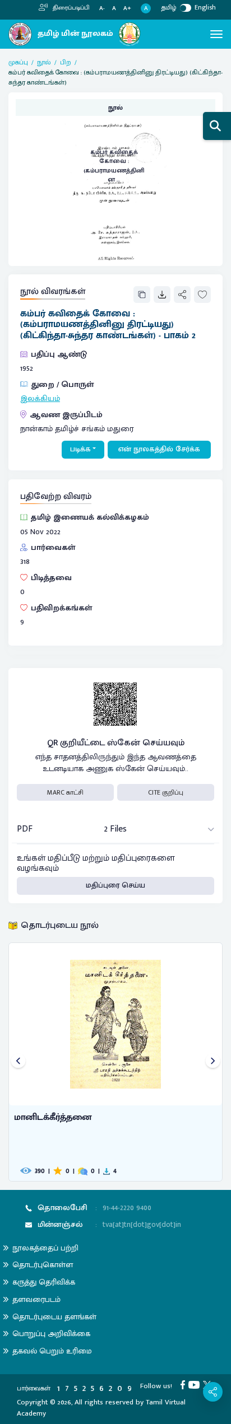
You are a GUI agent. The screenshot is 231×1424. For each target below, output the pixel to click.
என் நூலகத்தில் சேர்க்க (159, 449)
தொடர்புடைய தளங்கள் (54, 1317)
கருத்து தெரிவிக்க (43, 1282)
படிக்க (80, 449)
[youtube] (195, 1384)
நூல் (44, 62)
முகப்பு (18, 62)
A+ (127, 8)
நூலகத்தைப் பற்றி (45, 1248)
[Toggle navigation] (216, 34)
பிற (65, 62)
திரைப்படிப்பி (70, 8)
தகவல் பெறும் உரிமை (52, 1351)
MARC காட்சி (65, 792)
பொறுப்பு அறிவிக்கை (51, 1333)
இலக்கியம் (40, 398)
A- (102, 8)
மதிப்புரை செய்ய (115, 885)
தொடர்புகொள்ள (42, 1265)
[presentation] (18, 1062)
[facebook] (184, 1384)
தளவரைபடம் (36, 1299)
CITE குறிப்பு (165, 792)
